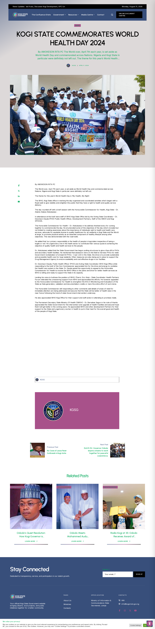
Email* (106, 569)
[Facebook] (19, 185)
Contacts (67, 608)
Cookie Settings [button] (135, 625)
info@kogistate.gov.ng (130, 604)
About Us (67, 600)
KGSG (42, 380)
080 (123, 600)
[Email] (18, 201)
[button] (65, 14)
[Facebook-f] (120, 611)
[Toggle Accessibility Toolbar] (149, 623)
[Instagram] (125, 611)
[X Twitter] (18, 191)
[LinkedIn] (19, 196)
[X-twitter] (130, 611)
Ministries (67, 604)
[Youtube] (135, 611)
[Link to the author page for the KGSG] (68, 65)
